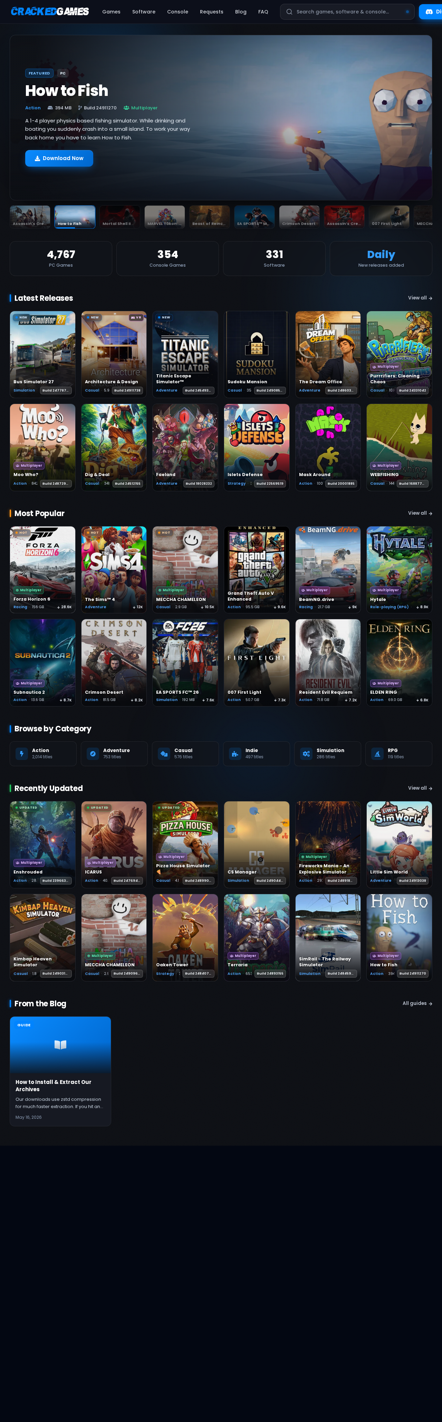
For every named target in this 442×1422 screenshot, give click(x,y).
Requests (211, 11)
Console (177, 11)
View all (417, 298)
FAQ (263, 11)
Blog (241, 11)
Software (143, 11)
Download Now (63, 158)
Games (111, 11)
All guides (415, 1003)
